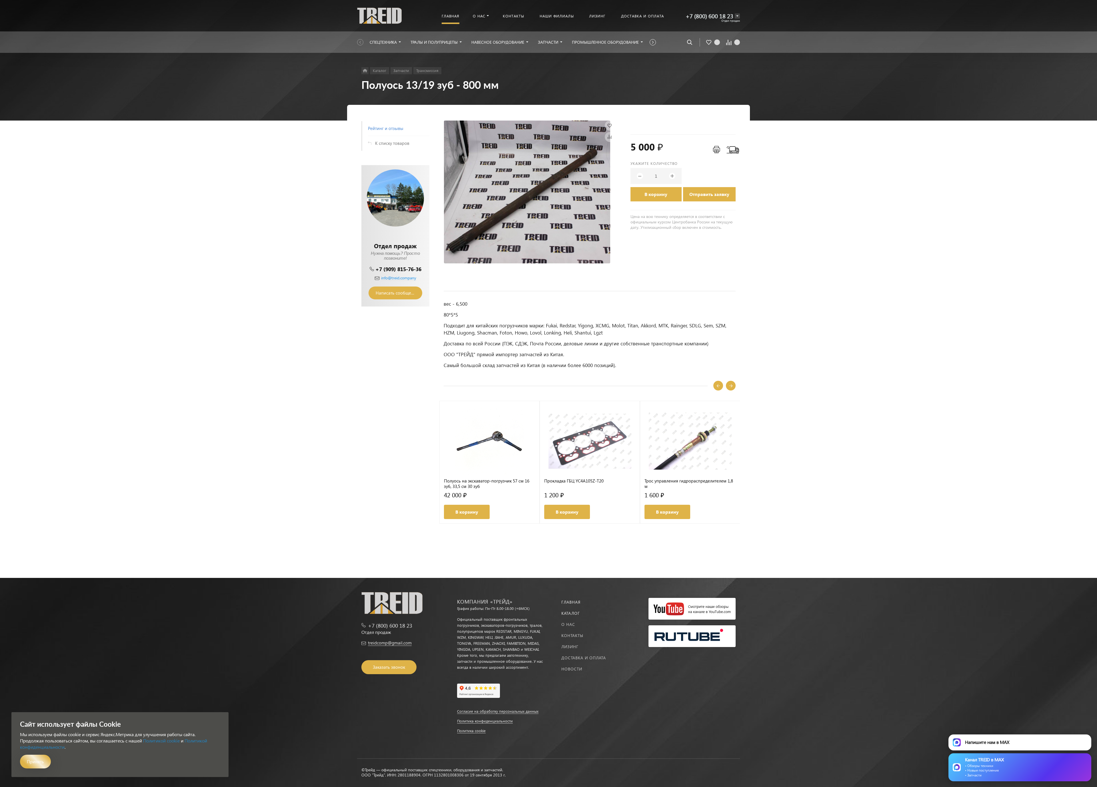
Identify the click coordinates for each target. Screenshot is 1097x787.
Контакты (572, 635)
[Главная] (365, 70)
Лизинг (569, 646)
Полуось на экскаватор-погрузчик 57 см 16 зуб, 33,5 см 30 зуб (486, 483)
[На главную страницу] (379, 15)
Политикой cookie (161, 741)
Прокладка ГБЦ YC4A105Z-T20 (574, 481)
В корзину (655, 194)
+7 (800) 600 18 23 (709, 15)
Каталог (570, 613)
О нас (568, 624)
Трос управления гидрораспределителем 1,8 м (688, 483)
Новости (571, 669)
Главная (570, 602)
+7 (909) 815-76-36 (398, 269)
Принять (35, 761)
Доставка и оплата (583, 657)
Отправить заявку (709, 194)
